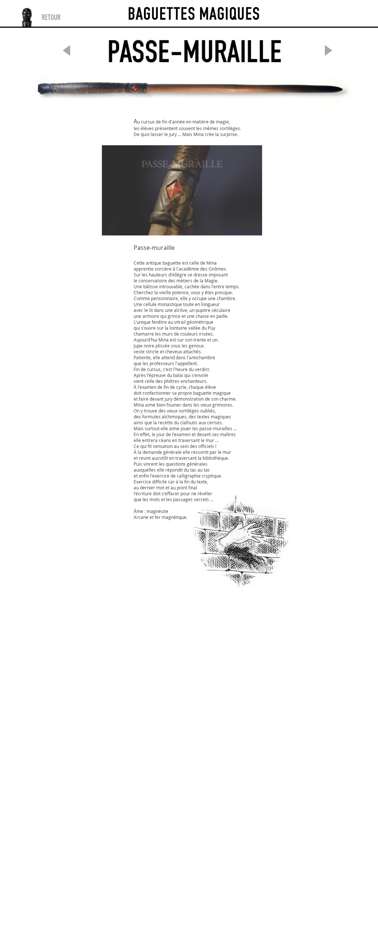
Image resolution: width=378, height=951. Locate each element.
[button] (182, 190)
